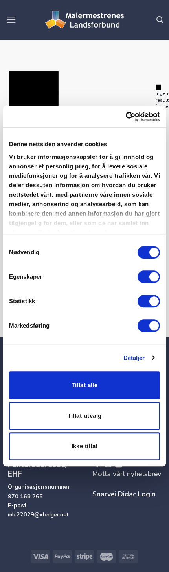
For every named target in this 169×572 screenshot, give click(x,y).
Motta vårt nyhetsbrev (126, 474)
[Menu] (11, 19)
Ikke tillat (85, 446)
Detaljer (134, 357)
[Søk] (159, 20)
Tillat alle (85, 385)
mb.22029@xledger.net (38, 514)
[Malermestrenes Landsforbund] (84, 20)
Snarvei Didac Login (124, 494)
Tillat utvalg (85, 415)
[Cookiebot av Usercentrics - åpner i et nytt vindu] (125, 117)
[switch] (149, 276)
